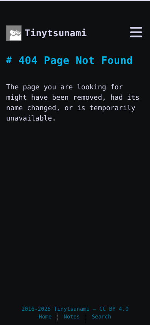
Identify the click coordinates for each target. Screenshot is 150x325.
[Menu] (136, 33)
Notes (71, 317)
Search (102, 317)
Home (45, 317)
